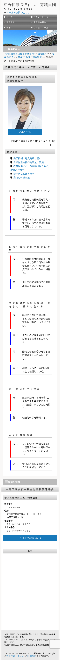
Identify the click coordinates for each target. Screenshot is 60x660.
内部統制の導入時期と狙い (27, 158)
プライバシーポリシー (15, 655)
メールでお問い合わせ (18, 12)
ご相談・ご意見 (40, 27)
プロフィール (25, 131)
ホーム (9, 17)
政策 (8, 27)
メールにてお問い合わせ (30, 538)
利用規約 (31, 655)
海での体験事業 (21, 177)
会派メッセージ (40, 17)
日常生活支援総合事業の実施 (28, 162)
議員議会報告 (39, 22)
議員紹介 (10, 22)
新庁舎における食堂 (23, 173)
